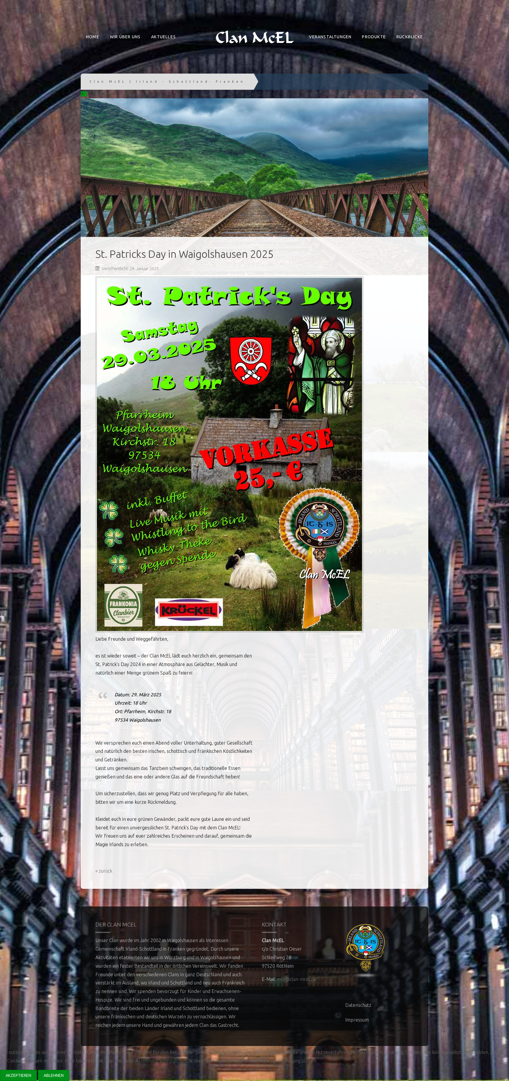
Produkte (374, 36)
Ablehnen (54, 1075)
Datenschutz (358, 1005)
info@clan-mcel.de (296, 979)
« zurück (103, 871)
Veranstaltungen (330, 36)
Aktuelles (163, 36)
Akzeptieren (18, 1075)
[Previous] (84, 94)
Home (92, 36)
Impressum (357, 1019)
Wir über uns (125, 36)
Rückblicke (409, 36)
